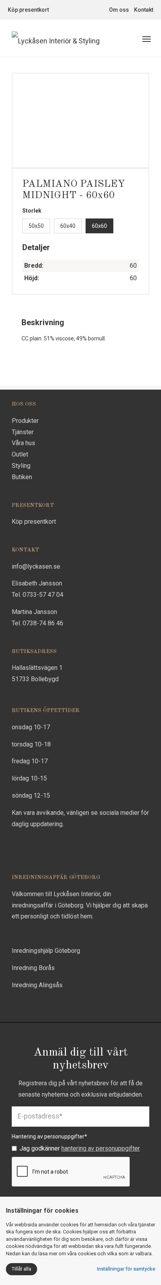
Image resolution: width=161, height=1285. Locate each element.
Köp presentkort (28, 10)
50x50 (36, 226)
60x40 (67, 226)
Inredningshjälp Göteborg (46, 950)
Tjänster (23, 432)
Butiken (22, 477)
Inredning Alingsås (37, 985)
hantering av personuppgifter (100, 1148)
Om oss (119, 10)
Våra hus (23, 443)
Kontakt (143, 10)
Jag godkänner (80, 1148)
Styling (21, 465)
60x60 (99, 226)
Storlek (31, 211)
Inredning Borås (33, 968)
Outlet (20, 454)
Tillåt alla (21, 1269)
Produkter (25, 420)
